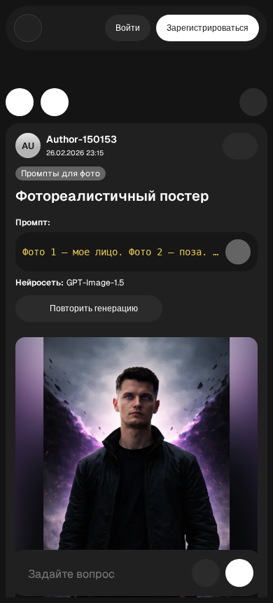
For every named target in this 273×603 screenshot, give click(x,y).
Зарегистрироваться (207, 28)
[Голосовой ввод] (206, 573)
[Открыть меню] (28, 28)
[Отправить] (239, 573)
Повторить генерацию (94, 308)
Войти (127, 28)
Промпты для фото (60, 173)
